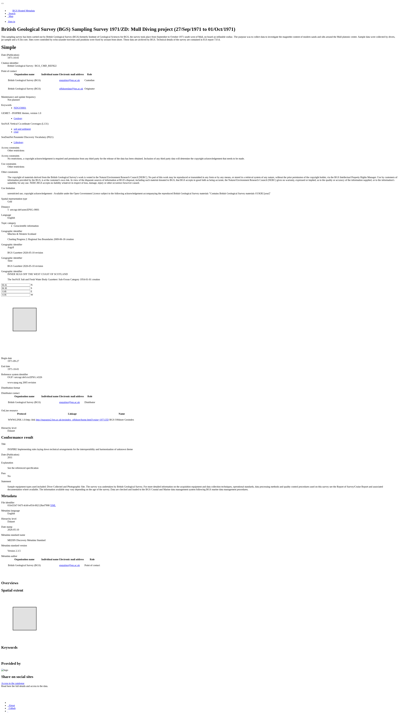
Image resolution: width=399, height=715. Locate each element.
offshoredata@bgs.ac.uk (71, 88)
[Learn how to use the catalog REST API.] (7, 711)
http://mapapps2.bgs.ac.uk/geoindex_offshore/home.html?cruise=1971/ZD (72, 419)
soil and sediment (22, 129)
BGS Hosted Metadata (23, 10)
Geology (18, 118)
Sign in (11, 21)
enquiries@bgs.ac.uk (69, 80)
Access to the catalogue (12, 683)
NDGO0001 (20, 108)
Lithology (18, 142)
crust (16, 131)
